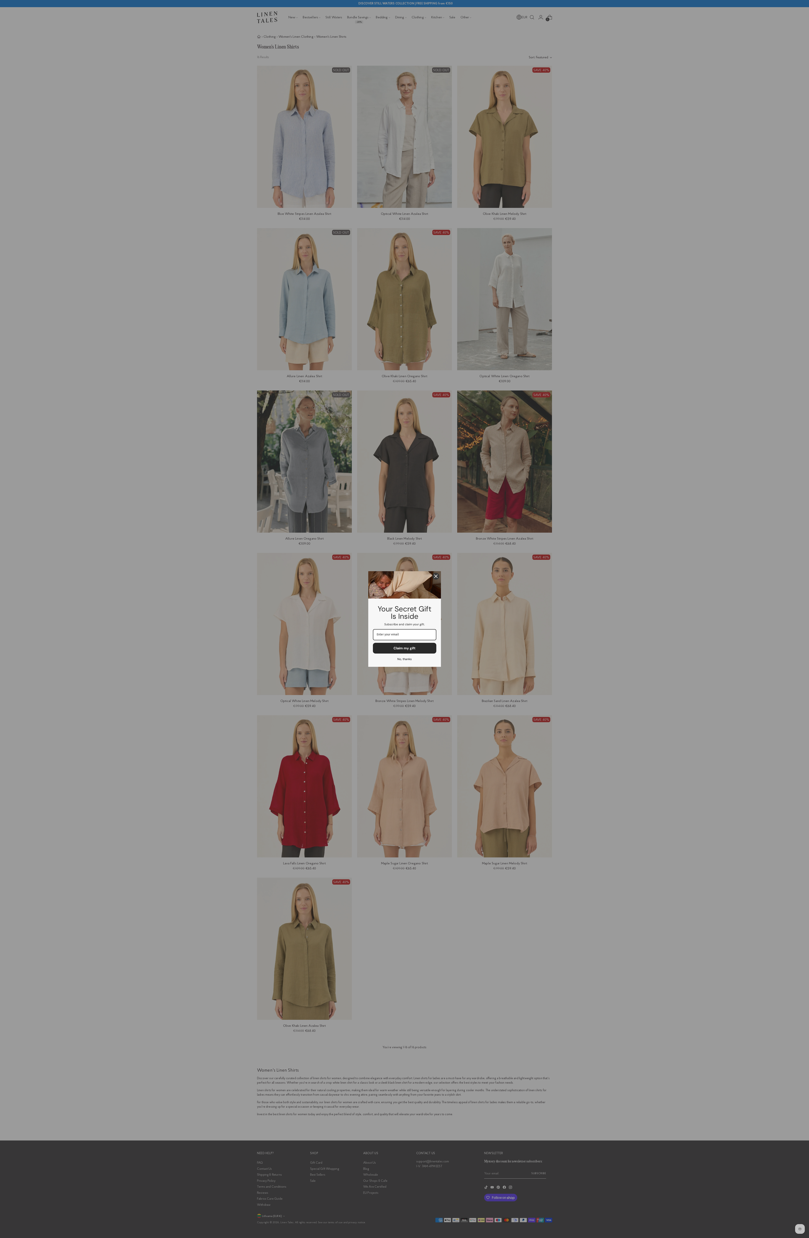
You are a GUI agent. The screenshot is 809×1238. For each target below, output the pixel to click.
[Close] (436, 576)
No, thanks (404, 659)
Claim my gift (404, 648)
